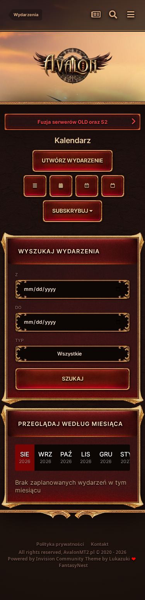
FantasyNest (73, 565)
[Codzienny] (113, 186)
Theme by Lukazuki (107, 559)
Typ (19, 340)
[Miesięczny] (61, 186)
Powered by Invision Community (46, 559)
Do (18, 307)
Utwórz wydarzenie (72, 160)
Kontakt (100, 544)
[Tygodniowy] (87, 186)
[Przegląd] (35, 186)
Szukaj (73, 378)
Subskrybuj (70, 210)
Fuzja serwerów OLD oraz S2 (72, 122)
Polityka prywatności (60, 544)
